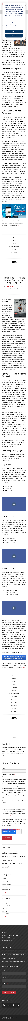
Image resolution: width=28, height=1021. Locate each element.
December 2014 (6, 905)
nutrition (5, 881)
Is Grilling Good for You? (7, 860)
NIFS (4, 878)
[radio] (14, 777)
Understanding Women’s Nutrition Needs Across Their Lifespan (13, 866)
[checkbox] (14, 777)
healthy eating (6, 889)
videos (14, 681)
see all (4, 892)
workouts (5, 887)
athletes (14, 690)
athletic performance (14, 246)
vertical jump (14, 702)
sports (14, 684)
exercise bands (14, 699)
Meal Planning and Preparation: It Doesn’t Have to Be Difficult (14, 857)
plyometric (14, 243)
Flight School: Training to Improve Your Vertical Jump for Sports (14, 280)
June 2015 (4, 911)
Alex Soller (9, 287)
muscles (14, 240)
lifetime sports (14, 696)
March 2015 (5, 908)
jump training (14, 252)
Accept (14, 31)
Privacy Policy (10, 815)
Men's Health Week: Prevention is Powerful (12, 863)
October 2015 (5, 914)
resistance (14, 678)
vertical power (14, 705)
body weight (14, 687)
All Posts (14, 737)
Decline (14, 35)
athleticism (14, 255)
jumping (14, 249)
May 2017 (5, 903)
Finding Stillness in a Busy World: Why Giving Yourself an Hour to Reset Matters (12, 852)
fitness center (6, 884)
